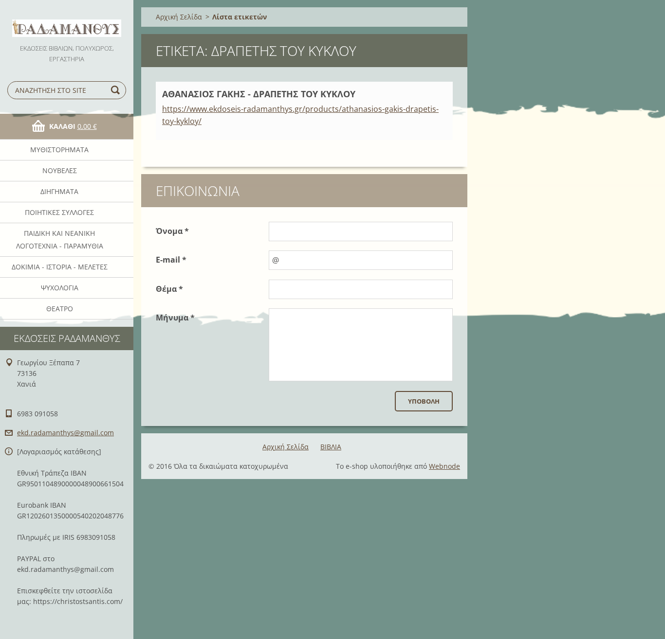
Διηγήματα (59, 191)
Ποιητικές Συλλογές (59, 212)
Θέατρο (59, 308)
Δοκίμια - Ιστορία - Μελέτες (60, 266)
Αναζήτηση (117, 90)
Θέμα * (169, 289)
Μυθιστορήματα (59, 149)
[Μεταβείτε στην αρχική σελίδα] (66, 21)
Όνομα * (172, 231)
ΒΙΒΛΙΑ (330, 446)
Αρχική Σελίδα (179, 16)
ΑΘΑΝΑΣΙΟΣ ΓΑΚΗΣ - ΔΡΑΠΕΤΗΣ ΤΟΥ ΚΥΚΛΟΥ (258, 94)
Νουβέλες (59, 170)
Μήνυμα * (175, 317)
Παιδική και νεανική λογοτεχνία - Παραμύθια (59, 239)
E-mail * (171, 259)
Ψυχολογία (59, 287)
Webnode (444, 466)
